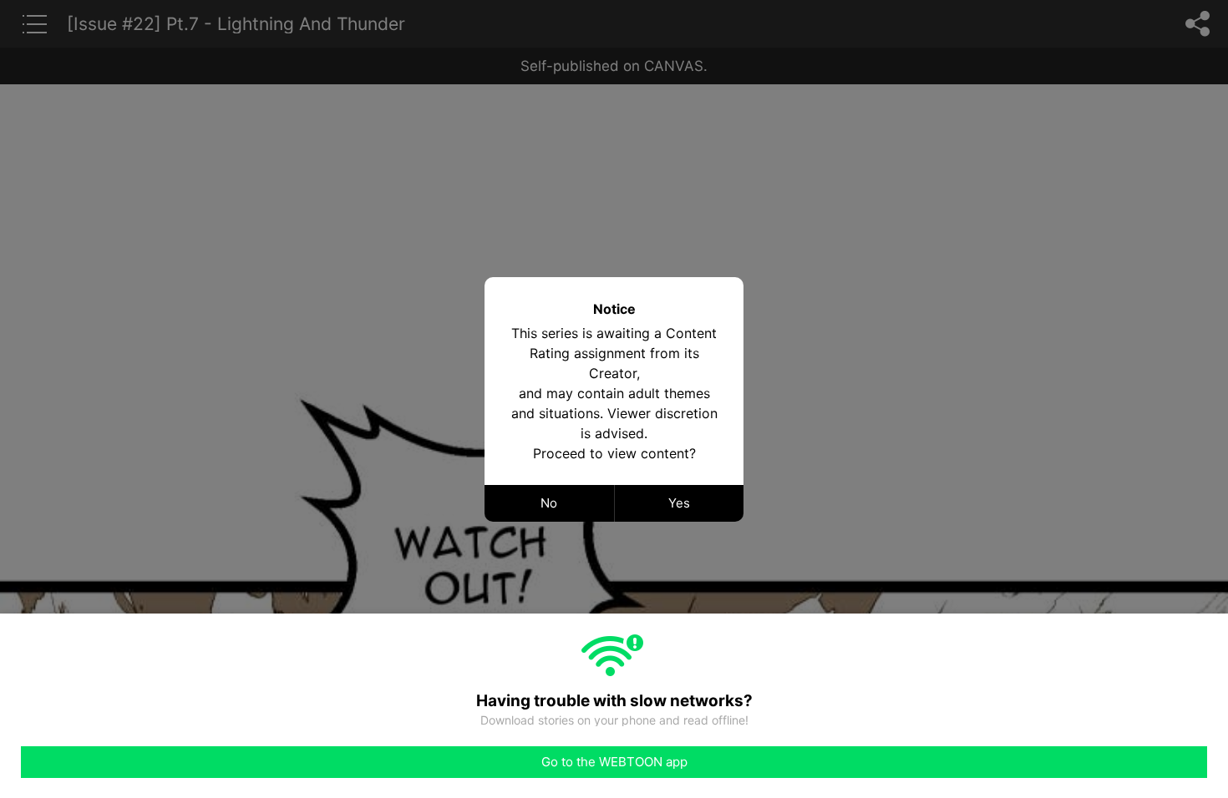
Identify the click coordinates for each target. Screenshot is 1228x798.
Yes (679, 503)
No (548, 503)
